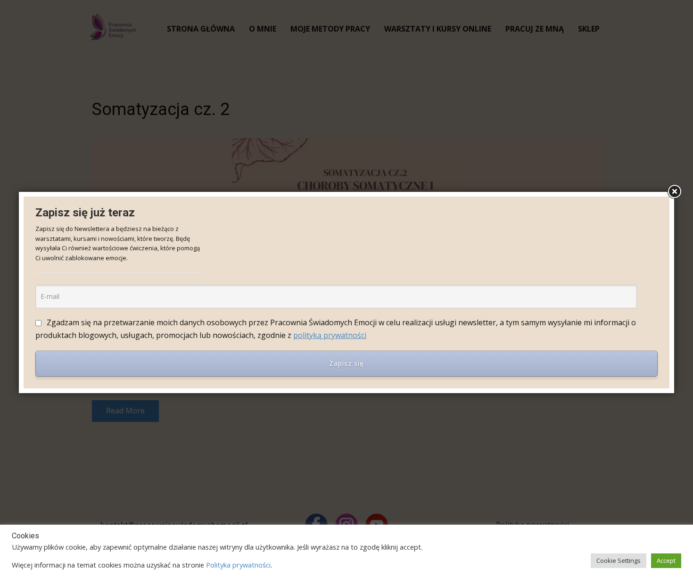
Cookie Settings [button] (618, 560)
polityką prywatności (329, 335)
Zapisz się (346, 363)
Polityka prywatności (238, 564)
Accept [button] (666, 560)
